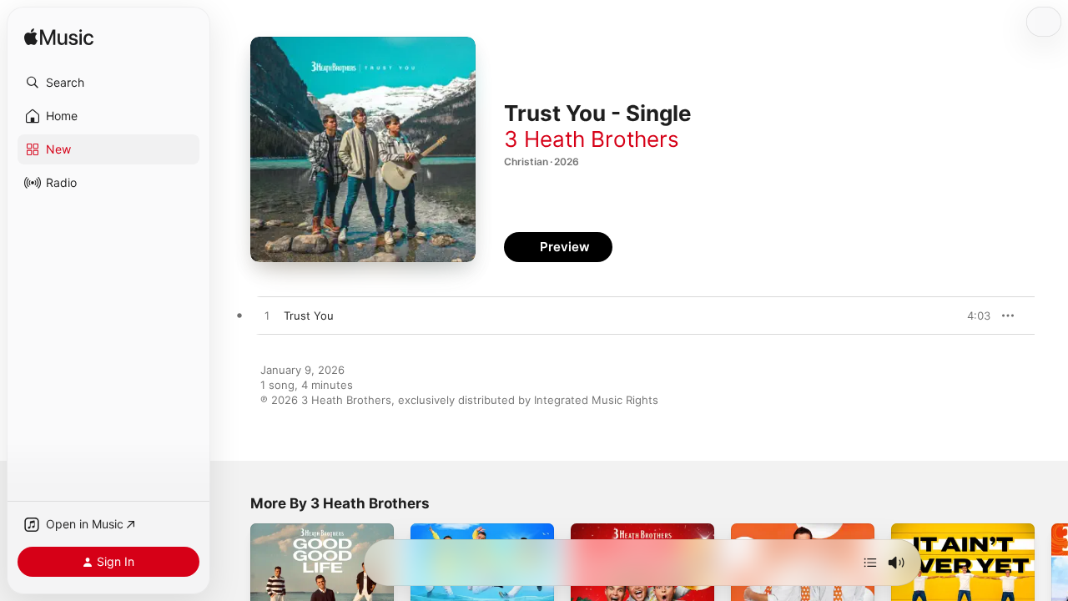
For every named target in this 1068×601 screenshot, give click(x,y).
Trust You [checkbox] (309, 315)
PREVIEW (972, 316)
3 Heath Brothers (591, 139)
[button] (108, 82)
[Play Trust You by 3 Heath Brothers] (267, 316)
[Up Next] (870, 562)
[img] (58, 38)
